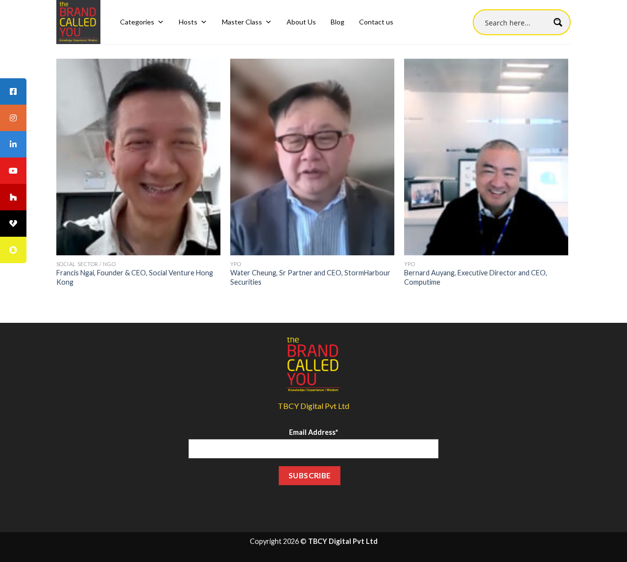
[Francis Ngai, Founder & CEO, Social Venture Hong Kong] (138, 157)
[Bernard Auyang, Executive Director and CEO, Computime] (486, 157)
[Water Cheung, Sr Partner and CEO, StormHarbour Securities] (312, 157)
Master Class (242, 22)
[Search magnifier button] (558, 22)
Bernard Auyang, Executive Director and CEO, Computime (475, 277)
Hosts (188, 22)
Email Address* (313, 432)
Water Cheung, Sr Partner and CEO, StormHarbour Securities (310, 277)
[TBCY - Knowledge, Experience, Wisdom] (78, 22)
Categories (137, 22)
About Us (301, 22)
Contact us (376, 22)
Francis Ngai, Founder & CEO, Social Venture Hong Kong (134, 277)
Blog (337, 22)
